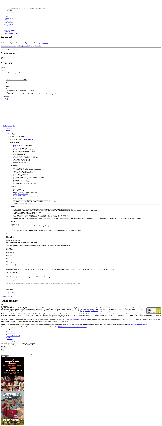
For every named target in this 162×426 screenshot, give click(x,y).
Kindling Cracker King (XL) (20, 194)
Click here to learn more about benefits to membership (72, 327)
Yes (2, 348)
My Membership (8, 22)
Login (32, 46)
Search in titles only (14, 8)
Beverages (7, 31)
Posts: (11, 135)
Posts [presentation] (4, 73)
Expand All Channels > (10, 30)
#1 (7, 233)
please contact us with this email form (137, 324)
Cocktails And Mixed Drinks (11, 33)
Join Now (19, 46)
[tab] (4, 73)
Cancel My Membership (13, 336)
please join (45, 43)
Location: (12, 136)
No (5, 348)
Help (5, 19)
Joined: (11, 133)
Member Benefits (8, 24)
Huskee (8, 130)
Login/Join (7, 25)
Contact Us (38, 46)
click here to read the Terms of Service (76, 317)
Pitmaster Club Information (8, 46)
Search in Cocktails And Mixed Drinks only (33, 8)
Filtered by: (6, 96)
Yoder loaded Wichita (18, 145)
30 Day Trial (26, 46)
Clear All (5, 98)
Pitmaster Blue (11, 333)
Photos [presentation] (21, 73)
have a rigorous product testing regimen (77, 319)
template (10, 126)
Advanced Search (12, 12)
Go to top (9, 339)
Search (10, 10)
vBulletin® (10, 341)
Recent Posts (7, 21)
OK (2, 349)
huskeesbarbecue (28, 139)
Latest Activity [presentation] (12, 73)
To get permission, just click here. (89, 311)
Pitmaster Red (7, 330)
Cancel (6, 356)
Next (14, 126)
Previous (5, 126)
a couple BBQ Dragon (19, 195)
